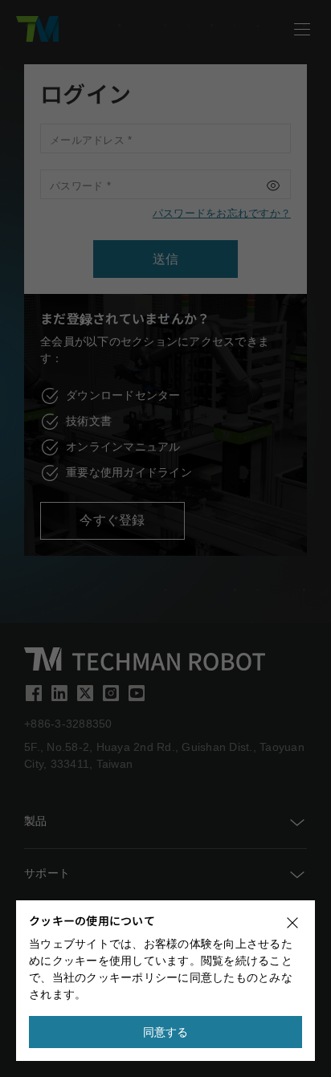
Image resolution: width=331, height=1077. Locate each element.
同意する (166, 1032)
